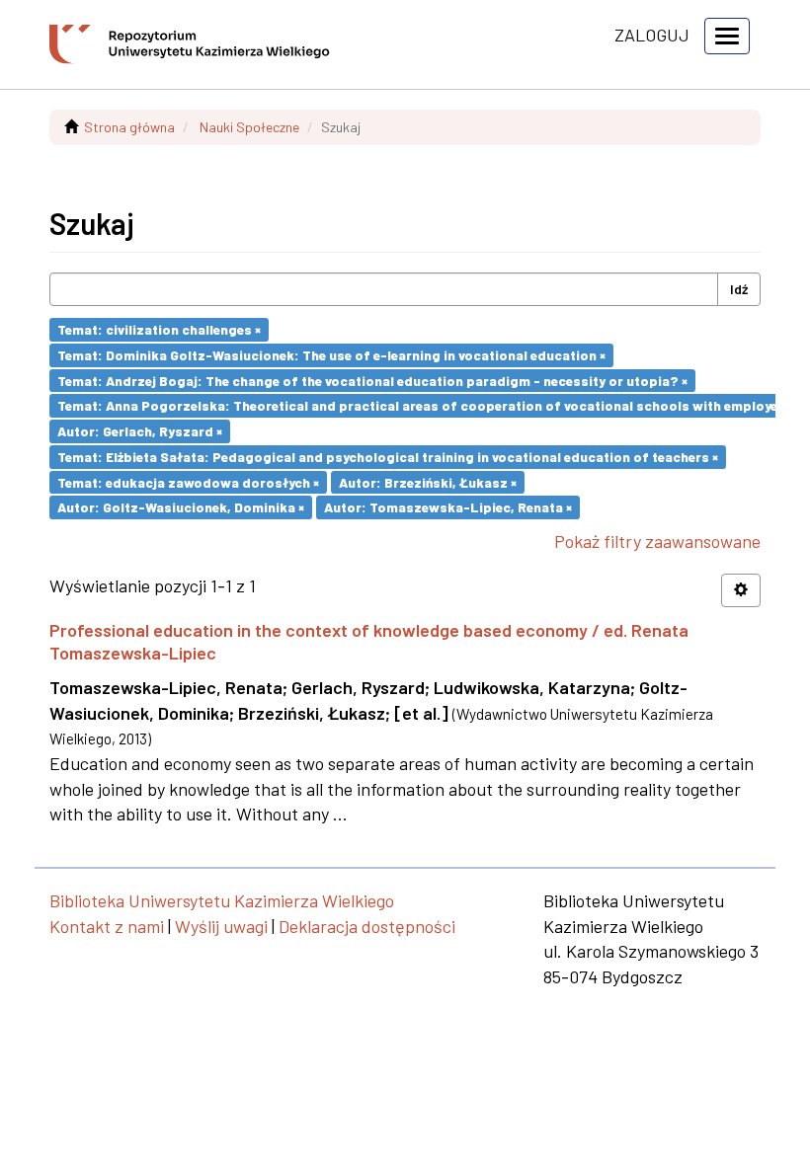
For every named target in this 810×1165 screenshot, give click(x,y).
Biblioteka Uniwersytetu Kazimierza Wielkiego (221, 900)
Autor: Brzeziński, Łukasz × (428, 481)
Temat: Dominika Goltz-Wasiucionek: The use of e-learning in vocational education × (331, 355)
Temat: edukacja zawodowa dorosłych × (188, 481)
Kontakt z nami (106, 926)
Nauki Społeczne (249, 126)
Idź (739, 288)
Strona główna (129, 126)
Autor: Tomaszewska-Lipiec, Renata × (448, 507)
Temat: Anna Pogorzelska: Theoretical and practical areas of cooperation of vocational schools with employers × (428, 405)
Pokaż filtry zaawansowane (657, 541)
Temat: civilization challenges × (159, 329)
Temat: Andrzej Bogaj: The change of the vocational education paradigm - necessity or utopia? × (372, 379)
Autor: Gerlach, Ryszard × (139, 431)
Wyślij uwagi (221, 926)
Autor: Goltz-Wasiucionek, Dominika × (180, 507)
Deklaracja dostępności (367, 926)
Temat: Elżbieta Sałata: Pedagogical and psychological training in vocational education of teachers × (387, 456)
